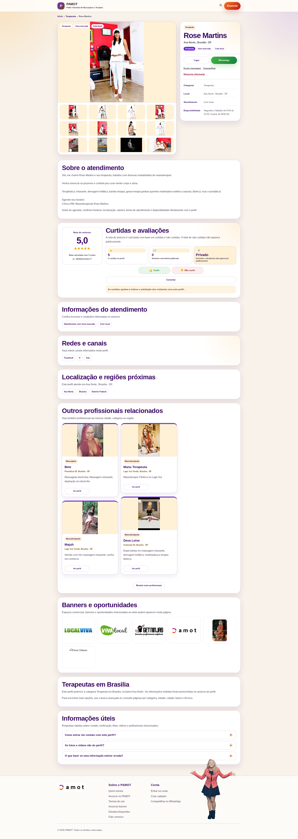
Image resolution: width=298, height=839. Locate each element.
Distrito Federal (99, 391)
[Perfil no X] (219, 630)
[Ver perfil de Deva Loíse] (149, 514)
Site (88, 358)
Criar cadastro (158, 796)
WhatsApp (224, 60)
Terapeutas (71, 16)
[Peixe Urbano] (78, 657)
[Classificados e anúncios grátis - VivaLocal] (113, 630)
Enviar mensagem (192, 68)
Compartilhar (209, 68)
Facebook (68, 358)
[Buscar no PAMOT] (221, 6)
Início (60, 16)
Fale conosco (115, 817)
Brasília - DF (84, 471)
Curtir (154, 270)
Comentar (171, 280)
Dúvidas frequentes (119, 811)
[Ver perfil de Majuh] (90, 518)
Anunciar (232, 5)
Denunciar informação (194, 74)
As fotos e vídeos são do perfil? (84, 745)
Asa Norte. (69, 391)
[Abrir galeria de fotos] (117, 62)
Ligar (196, 60)
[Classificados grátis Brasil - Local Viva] (78, 630)
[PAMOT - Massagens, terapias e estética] (184, 630)
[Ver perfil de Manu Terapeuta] (149, 440)
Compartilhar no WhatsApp (166, 801)
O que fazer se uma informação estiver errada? (94, 755)
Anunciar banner (117, 806)
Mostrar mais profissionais (149, 585)
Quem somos (115, 791)
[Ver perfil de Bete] (90, 440)
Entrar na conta (159, 791)
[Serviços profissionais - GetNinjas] (149, 630)
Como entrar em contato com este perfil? (90, 735)
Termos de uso (116, 801)
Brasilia (82, 391)
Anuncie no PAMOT (119, 796)
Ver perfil (77, 491)
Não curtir (187, 270)
